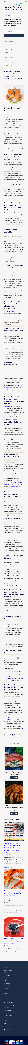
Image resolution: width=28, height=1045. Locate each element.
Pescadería (6, 60)
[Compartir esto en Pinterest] (15, 735)
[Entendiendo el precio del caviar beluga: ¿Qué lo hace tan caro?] (14, 927)
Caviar (5, 38)
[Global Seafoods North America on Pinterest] (12, 1029)
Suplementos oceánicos (9, 62)
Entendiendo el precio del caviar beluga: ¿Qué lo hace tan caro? (14, 941)
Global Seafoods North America (15, 1038)
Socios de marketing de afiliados (10, 1025)
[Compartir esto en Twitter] (10, 735)
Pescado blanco (7, 54)
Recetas (5, 1020)
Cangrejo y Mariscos (8, 41)
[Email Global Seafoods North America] (16, 1029)
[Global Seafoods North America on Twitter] (5, 1029)
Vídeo (5, 1023)
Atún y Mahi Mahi (8, 49)
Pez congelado (7, 46)
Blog (5, 1018)
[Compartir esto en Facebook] (12, 735)
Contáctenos (6, 1007)
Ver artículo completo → (9, 867)
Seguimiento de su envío (8, 1010)
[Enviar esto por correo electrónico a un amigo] (19, 735)
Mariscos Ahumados (8, 57)
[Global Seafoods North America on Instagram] (14, 1029)
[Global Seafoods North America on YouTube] (9, 1029)
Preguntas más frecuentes (8, 1015)
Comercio (6, 999)
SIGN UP (14, 35)
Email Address (8, 28)
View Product (14, 777)
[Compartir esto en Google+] (17, 735)
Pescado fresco (7, 44)
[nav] (3, 1)
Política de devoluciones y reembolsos (11, 1005)
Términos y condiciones (8, 1002)
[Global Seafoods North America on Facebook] (7, 1029)
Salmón (6, 52)
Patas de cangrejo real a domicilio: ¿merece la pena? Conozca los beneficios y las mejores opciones (13, 895)
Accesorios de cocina (8, 65)
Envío (5, 1012)
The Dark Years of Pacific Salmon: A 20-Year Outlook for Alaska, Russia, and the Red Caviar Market (13, 847)
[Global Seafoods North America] (14, 7)
